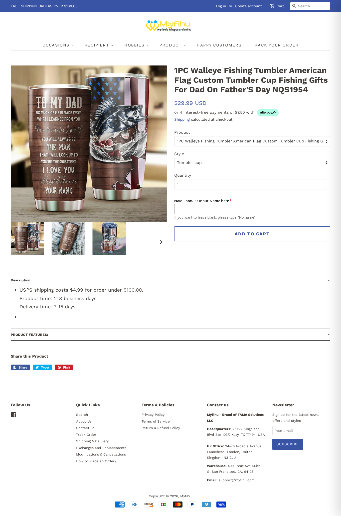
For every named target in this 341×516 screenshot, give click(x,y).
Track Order (86, 435)
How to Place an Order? (96, 461)
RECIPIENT (98, 45)
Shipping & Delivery (92, 441)
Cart (280, 6)
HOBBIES (135, 45)
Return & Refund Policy (161, 428)
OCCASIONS (56, 45)
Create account (248, 6)
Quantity (182, 175)
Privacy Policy (153, 415)
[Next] (160, 242)
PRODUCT (171, 45)
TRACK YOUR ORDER (275, 45)
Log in (221, 6)
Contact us (85, 428)
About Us (84, 421)
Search (82, 415)
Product (182, 132)
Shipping (182, 119)
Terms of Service (156, 421)
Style (179, 153)
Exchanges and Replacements (101, 448)
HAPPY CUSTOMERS (219, 45)
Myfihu (185, 496)
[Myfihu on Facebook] (13, 416)
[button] (170, 280)
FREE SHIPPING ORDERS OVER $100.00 (44, 6)
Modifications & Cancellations (101, 454)
